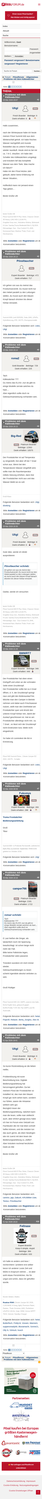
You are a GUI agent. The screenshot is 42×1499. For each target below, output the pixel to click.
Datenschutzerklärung (16, 1481)
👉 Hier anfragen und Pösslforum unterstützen (21, 1466)
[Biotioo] (21, 1381)
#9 (38, 1040)
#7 (38, 789)
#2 (38, 256)
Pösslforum (18, 77)
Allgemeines (32, 77)
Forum (8, 77)
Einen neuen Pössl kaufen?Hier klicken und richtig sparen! (23, 15)
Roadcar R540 (8, 1302)
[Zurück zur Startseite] (13, 4)
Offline (35, 108)
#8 (38, 877)
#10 (37, 1221)
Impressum (31, 1481)
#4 (38, 426)
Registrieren (22, 64)
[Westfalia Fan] (21, 1415)
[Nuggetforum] (21, 1406)
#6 (38, 649)
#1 (38, 100)
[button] (39, 4)
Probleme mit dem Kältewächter (19, 79)
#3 (38, 350)
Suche (5, 35)
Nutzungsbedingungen (29, 1485)
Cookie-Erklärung (10, 1485)
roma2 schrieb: (13, 915)
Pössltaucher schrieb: (16, 566)
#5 (38, 526)
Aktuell (6, 31)
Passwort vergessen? (14, 60)
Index (5, 26)
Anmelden (13, 241)
